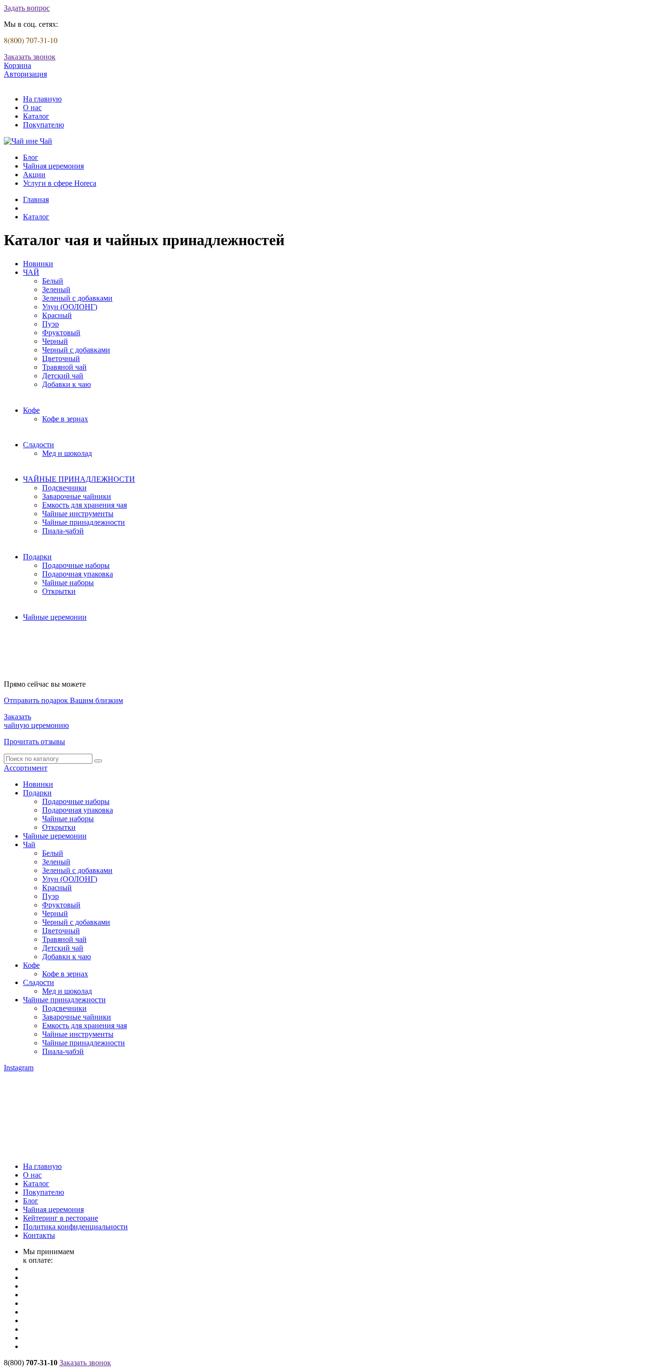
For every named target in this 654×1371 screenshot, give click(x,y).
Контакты (39, 1235)
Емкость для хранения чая (84, 505)
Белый (52, 281)
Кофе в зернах (65, 419)
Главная (36, 199)
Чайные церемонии (55, 617)
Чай (29, 844)
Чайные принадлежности (83, 522)
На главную (42, 99)
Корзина (17, 65)
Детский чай (62, 376)
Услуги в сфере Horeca (59, 183)
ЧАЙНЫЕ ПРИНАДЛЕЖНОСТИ (79, 479)
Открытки (59, 591)
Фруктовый (61, 333)
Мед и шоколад (67, 453)
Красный (57, 315)
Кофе (31, 410)
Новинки (38, 264)
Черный (55, 341)
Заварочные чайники (76, 496)
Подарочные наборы (76, 565)
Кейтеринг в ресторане (60, 1218)
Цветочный (61, 358)
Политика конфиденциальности (75, 1227)
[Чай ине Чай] (28, 141)
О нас (32, 107)
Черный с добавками (76, 350)
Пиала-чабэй (63, 531)
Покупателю (43, 125)
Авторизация (25, 74)
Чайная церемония (53, 166)
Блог (30, 157)
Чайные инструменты (77, 514)
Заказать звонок (30, 57)
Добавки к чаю (66, 384)
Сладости (38, 445)
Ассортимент (25, 768)
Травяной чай (64, 367)
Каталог (36, 116)
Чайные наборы (68, 582)
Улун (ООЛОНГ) (69, 307)
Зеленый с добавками (77, 298)
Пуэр (50, 324)
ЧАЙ (31, 272)
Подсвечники (64, 488)
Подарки (37, 557)
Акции (34, 174)
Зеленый (56, 289)
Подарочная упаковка (77, 574)
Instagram (19, 1068)
